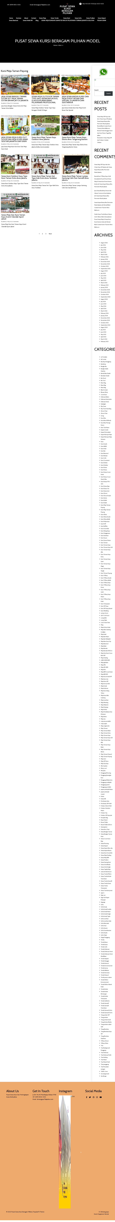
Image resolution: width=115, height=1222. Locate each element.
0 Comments (76, 105)
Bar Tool (103, 380)
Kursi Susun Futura (106, 540)
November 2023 (105, 320)
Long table (104, 618)
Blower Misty (104, 392)
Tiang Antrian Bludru (106, 1022)
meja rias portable (106, 721)
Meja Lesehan (104, 700)
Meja (102, 625)
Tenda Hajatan (105, 958)
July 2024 (103, 301)
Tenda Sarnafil (105, 1003)
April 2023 (103, 337)
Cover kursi (104, 394)
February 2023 (104, 341)
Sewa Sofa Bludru (105, 864)
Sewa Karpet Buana (106, 850)
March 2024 (104, 311)
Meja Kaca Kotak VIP (106, 676)
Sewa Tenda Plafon (106, 874)
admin (4, 103)
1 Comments (45, 105)
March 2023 (104, 339)
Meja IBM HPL (104, 674)
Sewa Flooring (105, 843)
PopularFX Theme (38, 1212)
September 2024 (105, 297)
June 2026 (103, 247)
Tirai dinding (104, 1057)
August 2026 (104, 243)
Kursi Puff (103, 524)
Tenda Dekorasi (105, 949)
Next (50, 234)
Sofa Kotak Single (106, 914)
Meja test (103, 759)
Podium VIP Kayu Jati (106, 815)
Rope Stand (104, 820)
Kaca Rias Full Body (106, 420)
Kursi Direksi (104, 463)
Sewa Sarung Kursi (106, 862)
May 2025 (103, 278)
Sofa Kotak (104, 907)
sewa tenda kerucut (106, 871)
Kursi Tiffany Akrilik (106, 580)
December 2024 (105, 290)
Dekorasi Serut (105, 401)
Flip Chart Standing (106, 408)
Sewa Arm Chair (105, 829)
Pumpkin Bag (104, 817)
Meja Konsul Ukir (105, 683)
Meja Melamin (104, 705)
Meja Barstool (104, 644)
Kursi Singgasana (105, 533)
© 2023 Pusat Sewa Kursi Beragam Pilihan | (19, 1212)
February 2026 (105, 257)
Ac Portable (104, 357)
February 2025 (105, 285)
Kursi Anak (103, 448)
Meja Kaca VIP (104, 681)
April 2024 (103, 308)
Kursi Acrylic (104, 444)
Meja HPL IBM (104, 667)
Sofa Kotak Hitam (106, 911)
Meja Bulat (103, 646)
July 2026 (103, 245)
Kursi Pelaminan (105, 521)
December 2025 (105, 261)
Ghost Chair (104, 411)
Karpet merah (104, 430)
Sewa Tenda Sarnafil (106, 881)
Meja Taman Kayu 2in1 (107, 737)
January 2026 (104, 259)
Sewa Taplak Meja (106, 869)
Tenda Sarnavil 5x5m (106, 1012)
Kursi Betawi (104, 456)
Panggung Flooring (106, 773)
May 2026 (103, 250)
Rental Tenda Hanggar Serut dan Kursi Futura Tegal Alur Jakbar (104, 133)
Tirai (102, 1045)
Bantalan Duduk (105, 376)
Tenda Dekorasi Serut (107, 951)
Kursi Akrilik (104, 446)
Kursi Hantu (104, 498)
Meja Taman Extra (106, 733)
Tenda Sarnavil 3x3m (106, 1010)
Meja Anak (103, 634)
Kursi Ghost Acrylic (106, 495)
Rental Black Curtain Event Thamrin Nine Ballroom (102, 207)
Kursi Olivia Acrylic (106, 517)
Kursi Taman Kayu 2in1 (107, 547)
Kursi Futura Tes (105, 488)
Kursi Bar (103, 451)
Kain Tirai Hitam (105, 427)
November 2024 (105, 292)
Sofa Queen (104, 928)
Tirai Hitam (104, 1059)
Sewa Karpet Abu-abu (107, 848)
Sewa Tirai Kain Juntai (106, 890)
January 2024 (104, 315)
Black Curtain (104, 390)
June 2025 (103, 275)
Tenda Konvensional (106, 966)
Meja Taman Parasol (106, 754)
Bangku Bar (104, 366)
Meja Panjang (104, 707)
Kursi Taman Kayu (105, 545)
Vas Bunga (103, 1076)
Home (55, 45)
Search (96, 90)
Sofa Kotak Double (106, 909)
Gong (102, 416)
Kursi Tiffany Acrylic (106, 578)
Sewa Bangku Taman (106, 832)
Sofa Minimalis (105, 923)
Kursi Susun (104, 538)
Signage (103, 902)
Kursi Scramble (105, 528)
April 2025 (103, 280)
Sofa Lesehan (105, 918)
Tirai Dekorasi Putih (106, 1055)
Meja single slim (105, 726)
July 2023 (103, 330)
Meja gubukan (104, 662)
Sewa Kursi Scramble (106, 853)
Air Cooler (103, 359)
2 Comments (15, 103)
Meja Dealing (104, 658)
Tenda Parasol (105, 975)
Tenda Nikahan (105, 970)
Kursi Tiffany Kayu (106, 582)
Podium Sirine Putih (106, 806)
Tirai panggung (105, 1064)
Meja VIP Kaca (104, 761)
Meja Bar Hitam (105, 636)
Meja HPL (103, 665)
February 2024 (105, 313)
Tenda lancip (104, 968)
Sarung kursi (104, 827)
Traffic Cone (104, 1071)
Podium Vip (104, 813)
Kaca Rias (103, 418)
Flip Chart (103, 406)
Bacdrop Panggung (106, 361)
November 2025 (105, 264)
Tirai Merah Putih (105, 1062)
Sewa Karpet (104, 846)
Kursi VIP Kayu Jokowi (106, 608)
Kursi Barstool (104, 453)
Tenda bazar (104, 944)
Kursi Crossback (105, 460)
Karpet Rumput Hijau (106, 434)
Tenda (102, 940)
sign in (102, 893)
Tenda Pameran (105, 973)
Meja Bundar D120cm (106, 651)
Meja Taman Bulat (106, 730)
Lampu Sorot (104, 613)
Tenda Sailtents (105, 1001)
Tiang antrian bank (106, 1020)
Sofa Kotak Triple (105, 916)
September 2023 (105, 325)
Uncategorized (105, 1074)
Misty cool (104, 768)
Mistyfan (103, 770)
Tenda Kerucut (105, 963)
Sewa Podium (104, 860)
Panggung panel (105, 785)
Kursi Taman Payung (106, 573)
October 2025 (105, 266)
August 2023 (104, 327)
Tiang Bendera (105, 1029)
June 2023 (103, 332)
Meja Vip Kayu (104, 763)
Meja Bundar (104, 648)
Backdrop (103, 364)
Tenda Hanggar (105, 961)
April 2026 (103, 252)
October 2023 (105, 323)
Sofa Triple (104, 935)
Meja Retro (104, 716)
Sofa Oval (103, 925)
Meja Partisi (104, 709)
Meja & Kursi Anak (105, 627)
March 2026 (104, 254)
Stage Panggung (105, 937)
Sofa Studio (104, 933)
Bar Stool (103, 378)
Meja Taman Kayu (105, 735)
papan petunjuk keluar (107, 789)
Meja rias (103, 719)
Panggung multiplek (106, 782)
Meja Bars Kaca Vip (106, 641)
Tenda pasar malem (106, 977)
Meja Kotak (104, 686)
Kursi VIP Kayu (104, 606)
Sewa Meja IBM (105, 857)
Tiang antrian (104, 1017)
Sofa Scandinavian (106, 930)
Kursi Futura (104, 467)
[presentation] (60, 1152)
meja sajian (104, 723)
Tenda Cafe (104, 947)
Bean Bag (103, 383)
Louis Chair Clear (105, 622)
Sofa (102, 904)
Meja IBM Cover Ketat (106, 672)
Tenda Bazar (104, 942)
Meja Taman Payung (106, 756)
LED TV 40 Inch (105, 615)
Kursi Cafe (103, 458)
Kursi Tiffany (104, 575)
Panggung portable (106, 787)
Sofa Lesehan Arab (106, 921)
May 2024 (103, 306)
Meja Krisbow (104, 688)
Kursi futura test (105, 491)
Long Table (104, 620)
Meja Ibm (103, 669)
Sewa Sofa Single (106, 867)
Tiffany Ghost (105, 1041)
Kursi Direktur (104, 465)
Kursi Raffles (104, 526)
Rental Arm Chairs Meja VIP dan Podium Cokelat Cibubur (104, 140)
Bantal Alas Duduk (105, 373)
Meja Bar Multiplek (106, 639)
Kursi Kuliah (104, 500)
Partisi (102, 796)
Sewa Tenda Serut (106, 883)
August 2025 (104, 271)
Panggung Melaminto (106, 780)
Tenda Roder (104, 989)
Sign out (103, 895)
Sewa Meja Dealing (106, 855)
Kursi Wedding (105, 611)
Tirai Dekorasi (104, 1052)
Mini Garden (104, 766)
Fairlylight (103, 404)
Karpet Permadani (106, 432)
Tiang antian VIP (105, 1015)
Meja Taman (104, 728)
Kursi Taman (104, 542)
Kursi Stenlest (104, 535)
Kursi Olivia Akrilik (105, 519)
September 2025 (105, 268)
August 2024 (104, 299)
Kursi (60, 45)
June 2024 (103, 304)
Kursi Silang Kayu (105, 531)
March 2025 (104, 282)
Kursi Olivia (104, 514)
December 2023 (105, 318)
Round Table (104, 822)
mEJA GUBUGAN (105, 660)
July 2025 (103, 273)
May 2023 (103, 334)
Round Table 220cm (106, 824)
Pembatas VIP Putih (106, 803)
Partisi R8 (103, 799)
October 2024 (105, 294)
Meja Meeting (104, 702)
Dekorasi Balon (105, 397)
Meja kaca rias (104, 679)
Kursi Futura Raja (105, 486)
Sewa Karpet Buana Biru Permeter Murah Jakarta (103, 169)
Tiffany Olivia (104, 1043)
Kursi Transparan (105, 604)
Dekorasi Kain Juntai (106, 399)
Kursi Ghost (104, 493)
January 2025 (104, 287)
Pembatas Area (105, 801)
